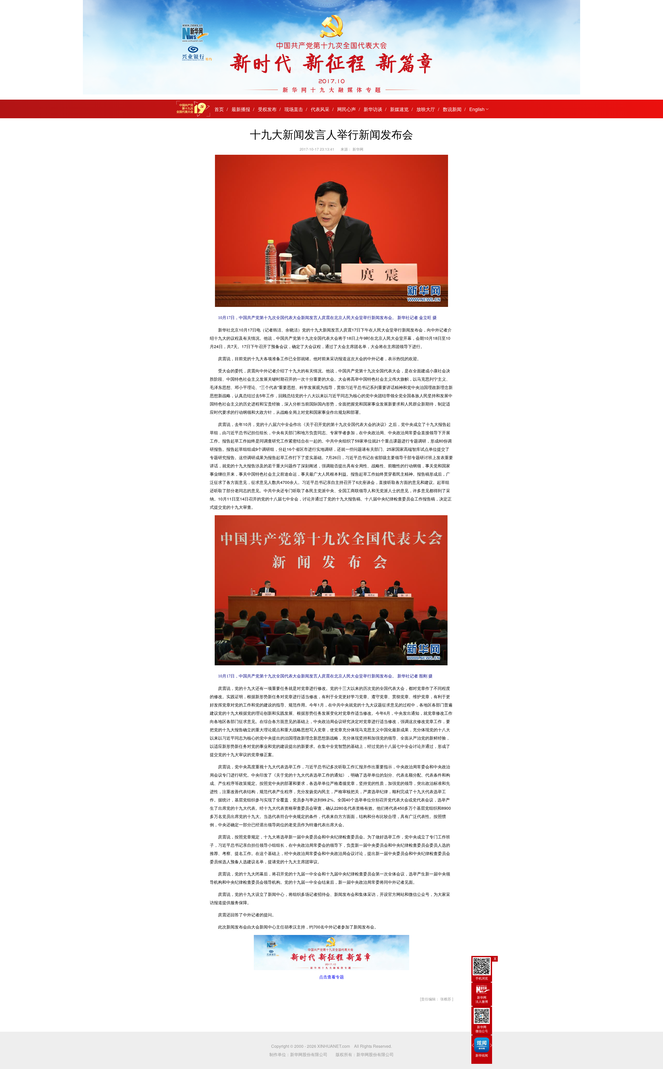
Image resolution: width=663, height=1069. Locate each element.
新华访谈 (373, 109)
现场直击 (293, 109)
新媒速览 (399, 109)
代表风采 (320, 109)
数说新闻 (452, 109)
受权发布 (267, 109)
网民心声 (346, 109)
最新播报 (241, 109)
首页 (219, 109)
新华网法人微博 (481, 999)
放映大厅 (425, 109)
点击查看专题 (331, 977)
